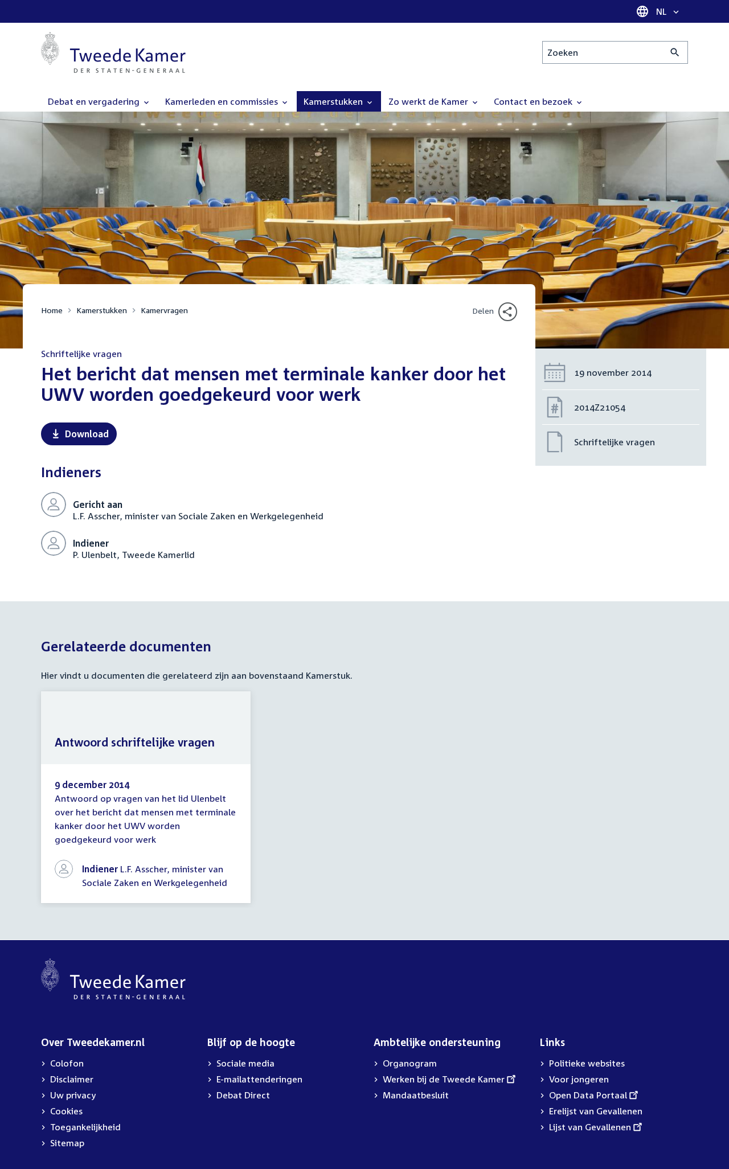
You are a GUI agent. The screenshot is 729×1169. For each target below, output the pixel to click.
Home (52, 310)
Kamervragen (164, 310)
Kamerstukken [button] (334, 101)
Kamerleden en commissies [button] (222, 101)
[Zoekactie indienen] (675, 52)
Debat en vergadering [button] (95, 101)
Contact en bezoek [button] (534, 101)
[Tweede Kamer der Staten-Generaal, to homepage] (113, 52)
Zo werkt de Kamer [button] (429, 101)
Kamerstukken (101, 310)
